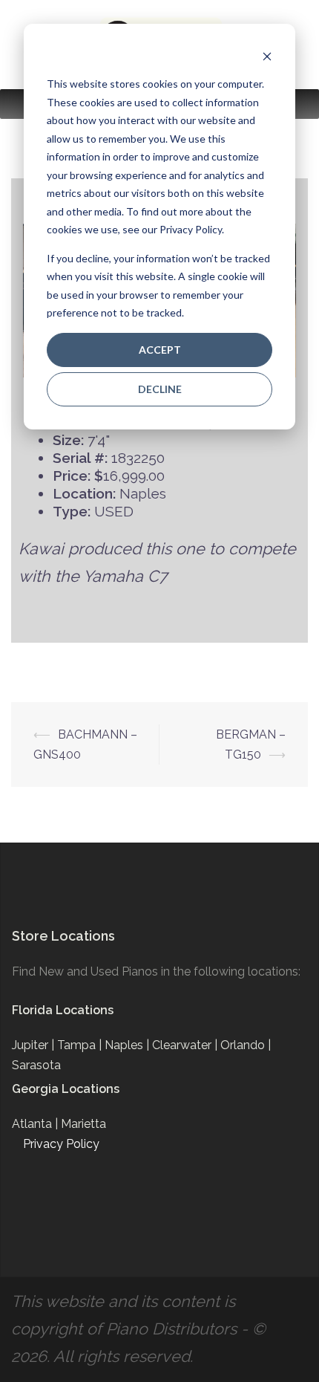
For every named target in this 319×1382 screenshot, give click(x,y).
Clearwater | (186, 1045)
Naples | (128, 1045)
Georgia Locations (65, 1089)
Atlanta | (36, 1124)
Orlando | (245, 1045)
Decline (160, 389)
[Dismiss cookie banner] (267, 56)
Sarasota (36, 1065)
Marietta (83, 1124)
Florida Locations (63, 1010)
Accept (160, 349)
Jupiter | (34, 1045)
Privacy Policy (61, 1144)
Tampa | (81, 1045)
